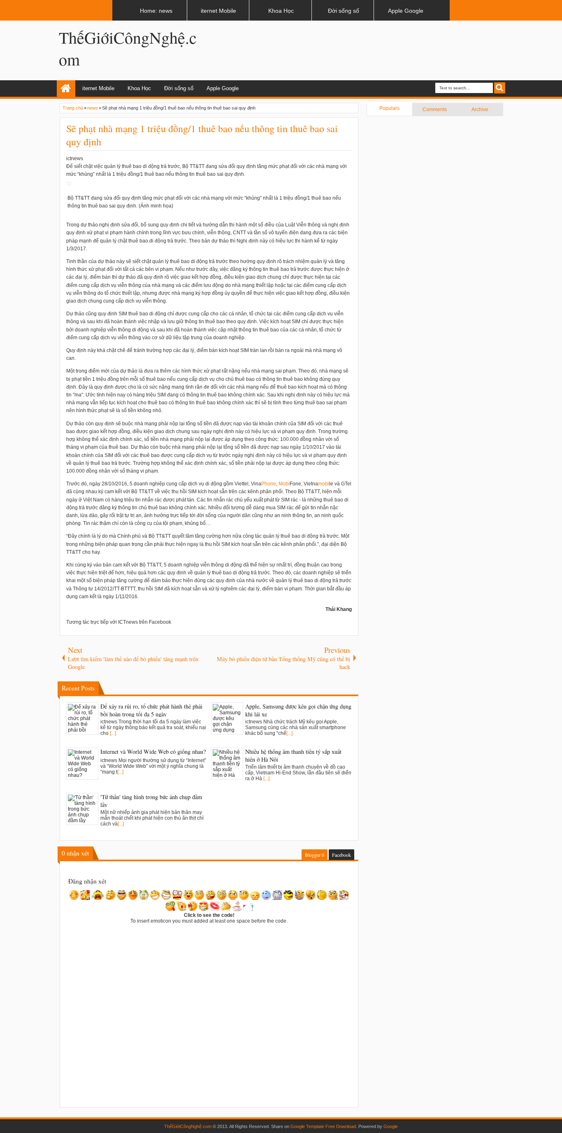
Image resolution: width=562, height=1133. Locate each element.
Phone (268, 484)
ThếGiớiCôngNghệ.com (187, 1126)
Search (499, 87)
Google (390, 1126)
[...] (113, 733)
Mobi (284, 484)
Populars (389, 108)
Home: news (66, 88)
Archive (479, 109)
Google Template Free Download (323, 1126)
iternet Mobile (98, 88)
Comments (435, 109)
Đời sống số (178, 88)
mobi (323, 484)
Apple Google (223, 88)
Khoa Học (139, 88)
